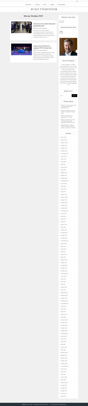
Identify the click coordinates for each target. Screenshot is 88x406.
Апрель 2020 (64, 314)
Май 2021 (63, 284)
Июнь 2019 (63, 341)
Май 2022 (63, 251)
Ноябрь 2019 (64, 328)
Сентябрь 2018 (64, 366)
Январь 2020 (64, 322)
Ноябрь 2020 (64, 298)
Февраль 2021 (64, 292)
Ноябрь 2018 (64, 360)
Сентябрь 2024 (64, 180)
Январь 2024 (64, 199)
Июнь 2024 (63, 189)
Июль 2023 (63, 216)
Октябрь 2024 (64, 178)
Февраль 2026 (64, 142)
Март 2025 (63, 169)
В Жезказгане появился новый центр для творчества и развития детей (68, 106)
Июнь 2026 (63, 137)
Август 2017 (63, 393)
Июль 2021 (63, 279)
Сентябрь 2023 (64, 210)
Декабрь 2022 (64, 232)
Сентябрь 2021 (64, 273)
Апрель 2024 (64, 194)
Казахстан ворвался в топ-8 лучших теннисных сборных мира (68, 112)
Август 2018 (63, 369)
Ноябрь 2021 (64, 268)
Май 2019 (63, 344)
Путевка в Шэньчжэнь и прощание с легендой (67, 116)
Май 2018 (63, 374)
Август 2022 (64, 243)
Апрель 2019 (64, 347)
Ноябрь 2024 (64, 175)
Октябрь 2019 (64, 330)
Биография (61, 4)
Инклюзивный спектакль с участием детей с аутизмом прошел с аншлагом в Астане (68, 126)
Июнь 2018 (63, 371)
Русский (61, 22)
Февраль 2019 (64, 352)
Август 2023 (64, 213)
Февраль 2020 (64, 319)
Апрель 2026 (64, 140)
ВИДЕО (52, 4)
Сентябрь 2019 (64, 333)
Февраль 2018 (64, 382)
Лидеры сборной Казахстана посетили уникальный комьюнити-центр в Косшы (68, 121)
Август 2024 (64, 183)
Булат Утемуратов (44, 9)
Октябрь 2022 (64, 238)
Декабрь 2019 (64, 325)
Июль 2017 (63, 396)
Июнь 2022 (63, 249)
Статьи (37, 4)
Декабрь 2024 (64, 172)
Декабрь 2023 (64, 202)
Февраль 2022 (64, 259)
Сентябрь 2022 (64, 240)
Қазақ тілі (61, 20)
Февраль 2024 (64, 197)
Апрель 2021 (64, 287)
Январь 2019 (64, 355)
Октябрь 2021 (64, 270)
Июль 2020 (63, 306)
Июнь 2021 (63, 281)
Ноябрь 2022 (64, 235)
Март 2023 (63, 227)
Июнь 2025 (63, 161)
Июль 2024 (63, 186)
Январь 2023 (64, 229)
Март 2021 (63, 289)
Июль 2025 (63, 159)
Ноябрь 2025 (64, 148)
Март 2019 (63, 349)
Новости (28, 4)
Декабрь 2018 (64, 358)
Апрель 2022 (64, 254)
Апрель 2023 (64, 224)
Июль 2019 (63, 338)
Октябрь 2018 (64, 363)
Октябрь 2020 (64, 300)
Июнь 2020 (63, 309)
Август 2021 (63, 276)
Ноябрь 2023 (64, 205)
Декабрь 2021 (64, 265)
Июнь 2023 (63, 219)
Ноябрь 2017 (64, 390)
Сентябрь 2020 (64, 303)
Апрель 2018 (64, 377)
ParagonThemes (62, 404)
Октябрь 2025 (64, 150)
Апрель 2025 (64, 167)
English (61, 31)
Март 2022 (63, 257)
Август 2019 (64, 336)
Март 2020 (63, 317)
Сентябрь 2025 (64, 153)
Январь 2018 (64, 385)
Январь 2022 (64, 262)
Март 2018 (63, 379)
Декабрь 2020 (64, 295)
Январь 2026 (64, 145)
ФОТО (45, 4)
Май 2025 (63, 164)
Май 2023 (63, 221)
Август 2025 (64, 156)
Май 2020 (63, 311)
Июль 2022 (63, 246)
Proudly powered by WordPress (40, 404)
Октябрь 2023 (64, 208)
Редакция (45, 28)
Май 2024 (63, 191)
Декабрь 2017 (64, 388)
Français (61, 32)
